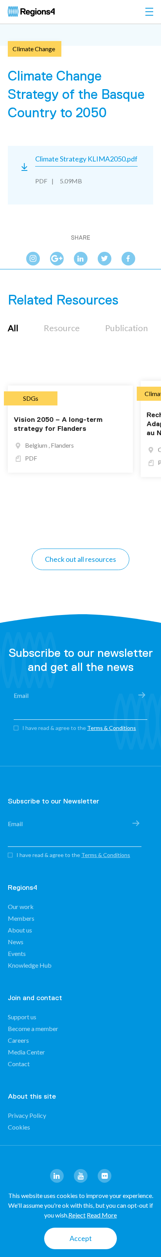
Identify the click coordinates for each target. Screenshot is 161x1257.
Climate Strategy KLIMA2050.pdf (86, 158)
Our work (21, 906)
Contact (19, 1063)
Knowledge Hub (30, 965)
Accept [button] (81, 1238)
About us (20, 930)
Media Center (26, 1052)
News (15, 941)
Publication (126, 328)
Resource (62, 328)
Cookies (19, 1127)
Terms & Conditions (111, 727)
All (13, 328)
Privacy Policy (27, 1115)
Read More (102, 1215)
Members (21, 918)
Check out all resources (80, 559)
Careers (18, 1040)
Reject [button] (77, 1215)
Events (17, 953)
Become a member (33, 1028)
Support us (22, 1016)
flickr (104, 1176)
